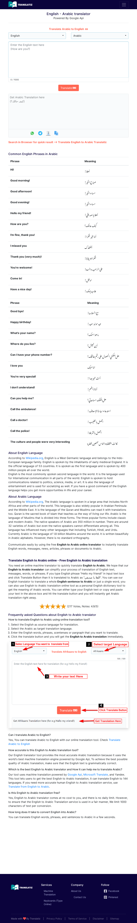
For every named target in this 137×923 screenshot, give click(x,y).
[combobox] (37, 35)
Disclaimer (98, 918)
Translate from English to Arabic (28, 786)
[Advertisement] (68, 845)
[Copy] (56, 133)
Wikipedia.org (34, 458)
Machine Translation (54, 893)
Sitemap (114, 918)
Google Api (75, 774)
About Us (76, 891)
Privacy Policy (54, 918)
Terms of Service (77, 918)
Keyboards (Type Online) (53, 902)
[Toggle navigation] (124, 4)
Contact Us (80, 897)
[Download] (48, 133)
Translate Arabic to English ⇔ (68, 29)
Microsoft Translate (95, 774)
